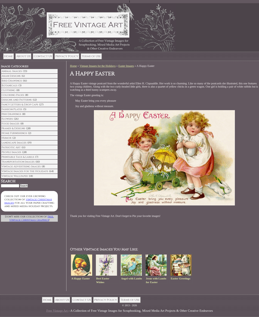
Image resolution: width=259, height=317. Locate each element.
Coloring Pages (13, 95)
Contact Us (43, 56)
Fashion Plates (12, 109)
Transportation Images (18, 161)
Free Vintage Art (57, 310)
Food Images (10, 123)
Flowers (7, 119)
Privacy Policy (67, 56)
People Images (11, 152)
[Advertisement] (137, 233)
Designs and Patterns (17, 99)
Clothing (8, 90)
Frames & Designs (13, 128)
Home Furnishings (14, 133)
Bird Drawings (12, 80)
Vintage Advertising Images (21, 166)
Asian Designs (11, 76)
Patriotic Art (11, 147)
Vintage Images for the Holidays (98, 65)
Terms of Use (91, 56)
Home (8, 56)
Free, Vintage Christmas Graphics (31, 218)
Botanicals (9, 85)
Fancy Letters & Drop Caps (20, 104)
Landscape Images (14, 142)
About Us (23, 56)
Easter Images (126, 65)
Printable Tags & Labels (18, 157)
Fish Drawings (11, 114)
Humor (6, 138)
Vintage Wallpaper (15, 176)
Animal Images (12, 71)
